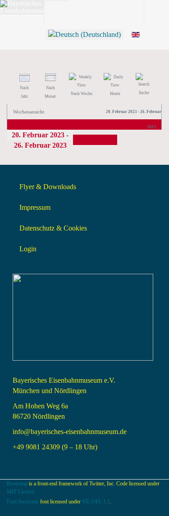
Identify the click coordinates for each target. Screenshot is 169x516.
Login (28, 249)
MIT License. (21, 492)
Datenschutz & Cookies (53, 228)
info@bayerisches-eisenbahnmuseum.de (70, 431)
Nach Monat (50, 92)
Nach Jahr (24, 92)
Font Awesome (23, 501)
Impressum (34, 207)
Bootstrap (17, 483)
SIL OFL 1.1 (96, 501)
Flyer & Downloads (47, 186)
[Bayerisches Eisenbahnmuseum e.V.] (36, 7)
